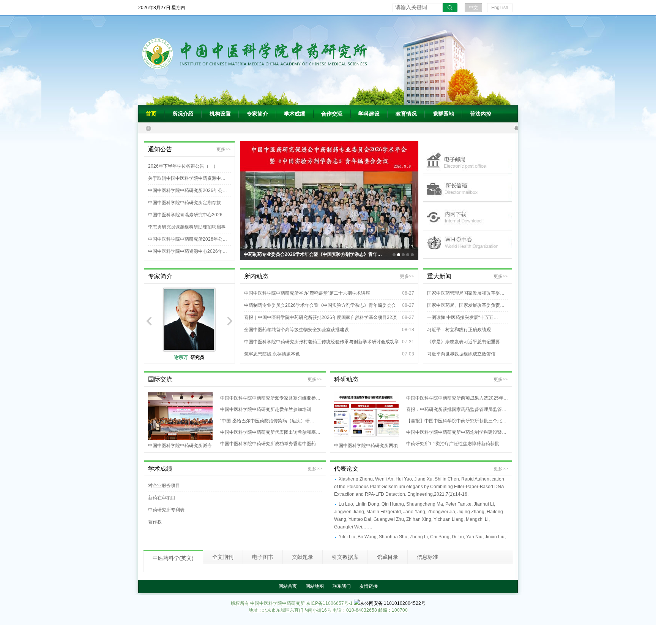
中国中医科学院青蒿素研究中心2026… (187, 214)
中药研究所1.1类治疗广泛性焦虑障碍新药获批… (455, 443)
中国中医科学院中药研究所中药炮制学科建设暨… (456, 432)
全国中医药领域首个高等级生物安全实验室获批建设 (296, 329)
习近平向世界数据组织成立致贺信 (461, 354)
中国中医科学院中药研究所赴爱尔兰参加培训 (265, 409)
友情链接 (369, 586)
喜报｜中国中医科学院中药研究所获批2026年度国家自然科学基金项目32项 (320, 317)
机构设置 (220, 114)
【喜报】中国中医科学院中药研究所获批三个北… (456, 421)
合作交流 (331, 114)
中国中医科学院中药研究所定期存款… (187, 202)
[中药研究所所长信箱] (467, 187)
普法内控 (480, 114)
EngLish (499, 7)
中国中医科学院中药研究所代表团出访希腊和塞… (270, 432)
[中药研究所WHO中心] (467, 244)
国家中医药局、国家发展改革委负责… (466, 305)
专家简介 (257, 114)
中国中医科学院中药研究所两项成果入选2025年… (457, 398)
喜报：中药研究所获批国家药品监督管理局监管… (456, 409)
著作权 (155, 522)
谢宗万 (189, 357)
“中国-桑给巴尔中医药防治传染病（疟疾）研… (267, 421)
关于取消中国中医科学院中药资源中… (187, 178)
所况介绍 (183, 114)
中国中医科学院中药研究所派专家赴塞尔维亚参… (270, 398)
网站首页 (288, 586)
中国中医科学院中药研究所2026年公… (187, 190)
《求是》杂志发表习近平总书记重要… (466, 341)
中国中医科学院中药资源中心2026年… (187, 251)
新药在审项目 (161, 497)
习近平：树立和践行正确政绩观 (459, 329)
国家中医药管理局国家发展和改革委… (466, 293)
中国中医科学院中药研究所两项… (368, 445)
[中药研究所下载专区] (467, 216)
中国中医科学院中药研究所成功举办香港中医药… (270, 443)
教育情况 (406, 114)
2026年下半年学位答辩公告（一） (183, 166)
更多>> (223, 149)
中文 (473, 7)
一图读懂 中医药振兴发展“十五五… (462, 317)
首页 (151, 114)
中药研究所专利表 (166, 509)
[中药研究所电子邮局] (467, 159)
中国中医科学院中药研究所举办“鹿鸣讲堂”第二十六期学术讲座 (307, 293)
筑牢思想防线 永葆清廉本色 (272, 354)
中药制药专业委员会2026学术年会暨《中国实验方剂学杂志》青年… (313, 254)
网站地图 (315, 586)
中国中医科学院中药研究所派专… (182, 445)
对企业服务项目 (164, 485)
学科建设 (369, 114)
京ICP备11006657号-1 (329, 603)
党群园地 (443, 114)
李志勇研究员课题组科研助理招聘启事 (187, 227)
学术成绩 (294, 114)
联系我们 (342, 586)
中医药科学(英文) (173, 558)
